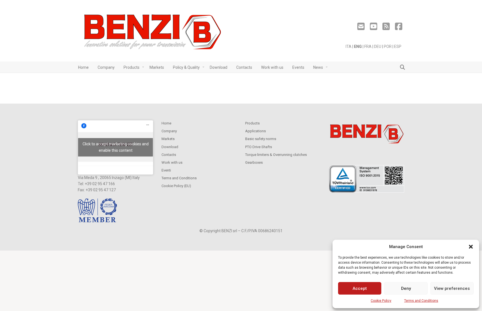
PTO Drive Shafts (258, 147)
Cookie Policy (381, 301)
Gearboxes (254, 162)
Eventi (166, 170)
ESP (397, 46)
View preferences (452, 288)
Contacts (169, 155)
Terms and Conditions (421, 301)
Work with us (172, 162)
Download (170, 147)
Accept (360, 288)
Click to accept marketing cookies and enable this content (116, 147)
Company (169, 131)
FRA (368, 46)
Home (166, 123)
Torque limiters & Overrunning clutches (276, 155)
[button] (471, 246)
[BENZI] (153, 33)
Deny (406, 288)
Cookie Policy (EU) (176, 186)
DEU (377, 46)
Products (252, 123)
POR (388, 46)
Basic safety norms (260, 139)
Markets (168, 139)
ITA (348, 46)
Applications (255, 131)
